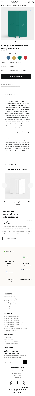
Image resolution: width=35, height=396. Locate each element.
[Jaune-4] (14, 58)
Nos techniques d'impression (12, 303)
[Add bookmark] (33, 77)
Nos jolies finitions (9, 305)
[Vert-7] (20, 58)
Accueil (2, 5)
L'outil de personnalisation (11, 316)
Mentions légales (9, 339)
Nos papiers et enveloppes (11, 299)
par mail (18, 377)
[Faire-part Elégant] (14, 2)
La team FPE (7, 337)
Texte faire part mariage (11, 318)
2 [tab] (17, 42)
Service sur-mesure (9, 296)
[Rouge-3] (25, 58)
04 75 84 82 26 (17, 375)
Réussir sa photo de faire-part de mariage (16, 328)
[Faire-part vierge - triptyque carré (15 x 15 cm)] (17, 186)
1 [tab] (16, 42)
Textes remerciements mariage (13, 324)
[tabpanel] (17, 23)
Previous (4, 185)
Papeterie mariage (9, 326)
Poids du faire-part (9, 307)
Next (30, 185)
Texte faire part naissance (11, 320)
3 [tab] (19, 42)
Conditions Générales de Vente (12, 341)
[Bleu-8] (8, 58)
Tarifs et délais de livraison (11, 301)
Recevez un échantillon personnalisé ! (10, 86)
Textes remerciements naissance (13, 322)
